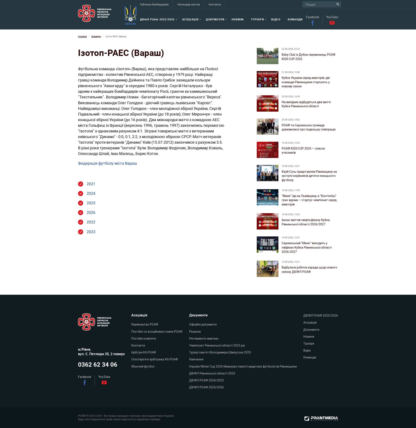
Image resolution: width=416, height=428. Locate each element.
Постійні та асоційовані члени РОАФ (156, 332)
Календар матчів (188, 4)
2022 (91, 222)
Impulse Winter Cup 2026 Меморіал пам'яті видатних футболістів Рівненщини (243, 366)
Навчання (196, 359)
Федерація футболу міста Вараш (107, 163)
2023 (91, 231)
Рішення (195, 332)
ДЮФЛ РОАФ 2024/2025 (206, 380)
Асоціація (190, 19)
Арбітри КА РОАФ (143, 352)
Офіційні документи (203, 324)
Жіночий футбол (142, 366)
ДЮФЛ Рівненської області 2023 (212, 373)
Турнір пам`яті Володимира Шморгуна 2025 (220, 352)
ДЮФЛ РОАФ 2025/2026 (157, 19)
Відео (275, 19)
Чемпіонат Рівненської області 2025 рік (217, 345)
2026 (91, 212)
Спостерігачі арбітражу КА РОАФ (154, 359)
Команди (295, 19)
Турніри (257, 19)
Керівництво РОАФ (144, 324)
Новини (238, 19)
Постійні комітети (143, 338)
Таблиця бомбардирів (154, 4)
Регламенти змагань (204, 338)
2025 (91, 202)
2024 (91, 193)
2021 (91, 183)
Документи (215, 19)
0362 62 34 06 (97, 365)
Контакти (215, 4)
